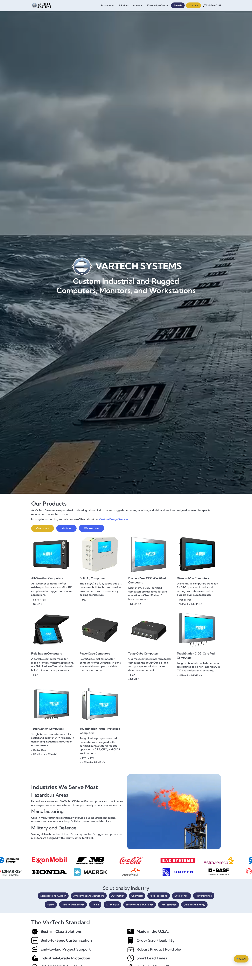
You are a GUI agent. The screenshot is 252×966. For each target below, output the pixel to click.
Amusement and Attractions (88, 895)
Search (178, 5)
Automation (117, 895)
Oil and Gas (112, 904)
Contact (193, 5)
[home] (41, 5)
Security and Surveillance (139, 904)
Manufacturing (204, 895)
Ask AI (242, 958)
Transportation (168, 904)
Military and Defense (73, 904)
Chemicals (137, 895)
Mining (95, 904)
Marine (51, 904)
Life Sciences (181, 895)
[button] (108, 5)
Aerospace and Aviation (53, 895)
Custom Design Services (113, 519)
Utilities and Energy (194, 904)
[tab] (42, 528)
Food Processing (158, 895)
